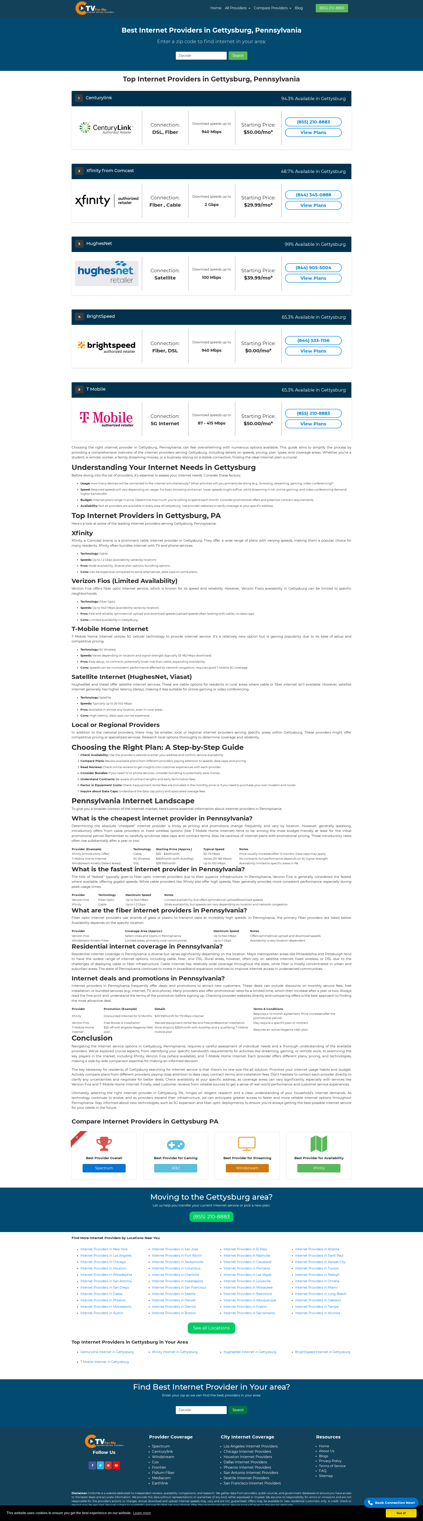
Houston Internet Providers (248, 1460)
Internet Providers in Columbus (176, 1268)
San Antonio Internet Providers (251, 1476)
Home (215, 8)
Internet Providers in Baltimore (248, 1294)
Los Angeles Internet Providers (251, 1450)
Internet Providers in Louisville (247, 1281)
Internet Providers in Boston (174, 1313)
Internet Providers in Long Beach (320, 1294)
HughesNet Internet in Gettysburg (250, 1355)
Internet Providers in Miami (316, 1287)
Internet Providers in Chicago (103, 1262)
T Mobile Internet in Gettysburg (104, 1365)
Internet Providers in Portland (247, 1268)
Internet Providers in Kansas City (320, 1262)
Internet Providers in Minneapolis (106, 1307)
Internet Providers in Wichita (317, 1313)
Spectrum (104, 1168)
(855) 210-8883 (331, 8)
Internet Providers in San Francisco (179, 1287)
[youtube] (116, 1469)
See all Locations (211, 1328)
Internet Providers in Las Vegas (247, 1275)
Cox (155, 1466)
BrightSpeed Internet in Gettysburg (322, 1355)
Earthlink (160, 1487)
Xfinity (319, 1168)
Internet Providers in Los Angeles (106, 1256)
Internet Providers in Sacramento (249, 1313)
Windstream (247, 1168)
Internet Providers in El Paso (245, 1249)
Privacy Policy (330, 1464)
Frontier (159, 1471)
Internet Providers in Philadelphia (106, 1275)
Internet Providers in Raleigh (317, 1275)
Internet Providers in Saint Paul (319, 1256)
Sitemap (326, 1479)
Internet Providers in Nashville (247, 1256)
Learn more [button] (142, 1513)
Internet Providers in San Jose (175, 1249)
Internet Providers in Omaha (317, 1281)
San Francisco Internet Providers (252, 1487)
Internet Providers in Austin (101, 1313)
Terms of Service (332, 1469)
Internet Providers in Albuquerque (250, 1300)
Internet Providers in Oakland (318, 1300)
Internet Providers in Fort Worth (177, 1256)
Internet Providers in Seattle (173, 1294)
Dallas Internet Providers (245, 1466)
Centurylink (162, 1455)
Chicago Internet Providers (247, 1455)
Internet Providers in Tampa (316, 1307)
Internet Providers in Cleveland (247, 1262)
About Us (326, 1454)
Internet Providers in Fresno (245, 1307)
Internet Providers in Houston (103, 1268)
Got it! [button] (401, 1513)
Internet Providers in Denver (174, 1300)
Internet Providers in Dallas (101, 1294)
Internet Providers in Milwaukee (248, 1287)
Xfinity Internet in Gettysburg (175, 1355)
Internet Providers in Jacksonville (177, 1262)
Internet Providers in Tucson (317, 1268)
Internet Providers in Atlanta (317, 1249)
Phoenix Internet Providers (247, 1471)
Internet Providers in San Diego (104, 1287)
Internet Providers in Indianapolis (177, 1281)
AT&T (176, 1168)
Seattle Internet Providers (246, 1481)
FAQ (323, 1474)
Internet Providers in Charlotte (175, 1275)
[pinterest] (108, 1469)
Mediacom (161, 1481)
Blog (299, 8)
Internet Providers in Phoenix (102, 1300)
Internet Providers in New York (104, 1249)
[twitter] (100, 1469)
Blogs (323, 1459)
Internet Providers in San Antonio (106, 1281)
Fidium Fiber (163, 1476)
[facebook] (92, 1469)
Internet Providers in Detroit (174, 1307)
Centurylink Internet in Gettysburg (107, 1355)
